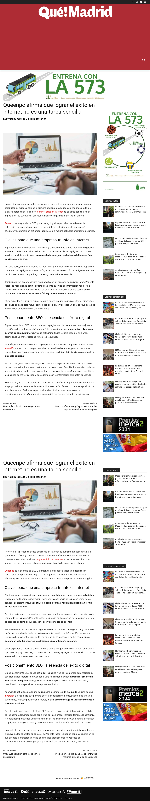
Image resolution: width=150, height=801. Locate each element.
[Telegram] (141, 2)
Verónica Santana (16, 119)
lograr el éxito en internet (50, 211)
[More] (53, 126)
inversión (9, 348)
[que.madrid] (75, 13)
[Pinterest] (20, 126)
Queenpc (9, 223)
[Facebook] (133, 2)
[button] (143, 59)
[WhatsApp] (26, 126)
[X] (145, 2)
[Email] (47, 126)
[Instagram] (137, 2)
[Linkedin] (40, 126)
